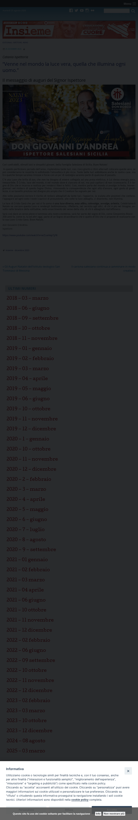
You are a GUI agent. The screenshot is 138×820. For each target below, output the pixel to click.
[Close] (128, 771)
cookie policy (80, 799)
